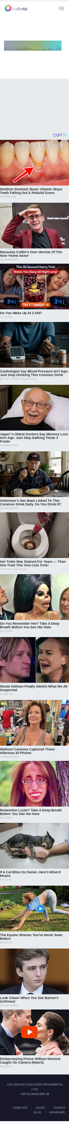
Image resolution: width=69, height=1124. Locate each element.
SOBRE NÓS (20, 1107)
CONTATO (59, 1107)
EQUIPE (40, 1107)
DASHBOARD (57, 1112)
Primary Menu (61, 8)
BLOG (37, 1112)
